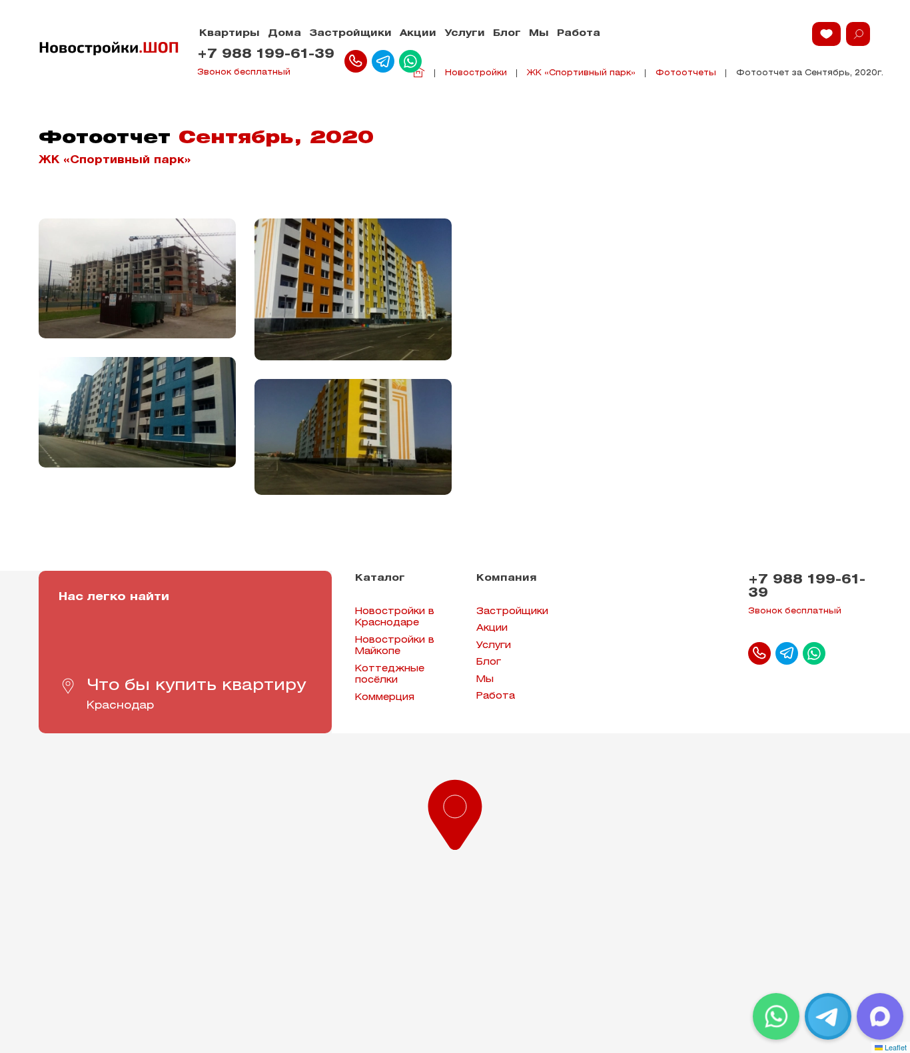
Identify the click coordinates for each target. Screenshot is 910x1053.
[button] (455, 812)
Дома (284, 33)
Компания (506, 578)
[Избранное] (826, 34)
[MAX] (880, 1016)
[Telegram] (828, 1016)
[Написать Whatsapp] (410, 61)
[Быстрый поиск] (858, 34)
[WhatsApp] (776, 1016)
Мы (539, 33)
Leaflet (895, 1047)
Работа (578, 33)
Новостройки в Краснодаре (394, 617)
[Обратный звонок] (355, 61)
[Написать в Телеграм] (383, 61)
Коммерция (384, 697)
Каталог (380, 578)
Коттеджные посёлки (389, 675)
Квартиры (229, 33)
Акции (418, 33)
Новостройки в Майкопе (394, 646)
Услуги (464, 33)
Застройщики (350, 33)
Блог (507, 33)
